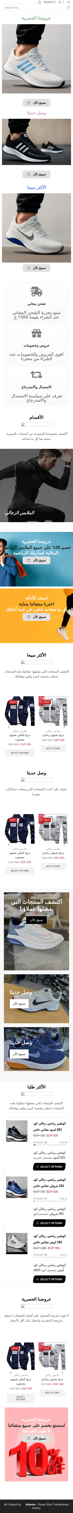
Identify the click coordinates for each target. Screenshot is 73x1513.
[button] (36, 103)
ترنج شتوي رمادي (53, 735)
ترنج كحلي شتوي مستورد (19, 737)
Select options (20, 753)
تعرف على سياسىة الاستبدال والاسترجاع (36, 398)
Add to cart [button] (53, 748)
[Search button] (68, 7)
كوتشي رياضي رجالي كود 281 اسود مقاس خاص (49, 1126)
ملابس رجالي (20, 730)
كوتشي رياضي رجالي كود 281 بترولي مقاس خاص (49, 1182)
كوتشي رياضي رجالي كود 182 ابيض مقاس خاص (49, 1239)
